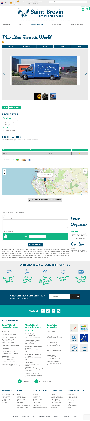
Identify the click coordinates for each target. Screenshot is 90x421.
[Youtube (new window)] (48, 311)
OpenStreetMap (84, 194)
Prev (4, 70)
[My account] (87, 8)
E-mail (26, 236)
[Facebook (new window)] (43, 311)
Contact (79, 47)
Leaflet (77, 194)
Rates (45, 47)
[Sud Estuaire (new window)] (84, 328)
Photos (11, 47)
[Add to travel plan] (3, 42)
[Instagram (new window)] (53, 311)
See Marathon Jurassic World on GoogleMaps (46, 200)
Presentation (28, 47)
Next (85, 70)
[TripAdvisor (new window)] (58, 311)
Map (62, 47)
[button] (83, 8)
